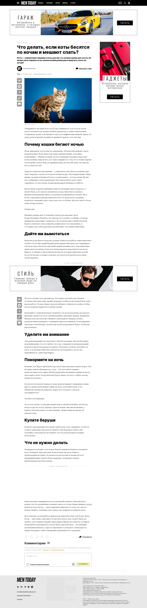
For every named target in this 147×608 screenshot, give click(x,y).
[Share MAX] (19, 86)
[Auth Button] (129, 3)
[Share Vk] (19, 80)
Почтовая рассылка (120, 3)
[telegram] (25, 587)
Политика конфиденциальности (26, 591)
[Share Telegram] (19, 92)
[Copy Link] (19, 98)
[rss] (18, 587)
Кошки (50, 74)
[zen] (29, 587)
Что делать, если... (26, 74)
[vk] (21, 587)
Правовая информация (24, 595)
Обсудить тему (85, 69)
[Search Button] (125, 3)
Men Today (28, 3)
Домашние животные (40, 74)
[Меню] (18, 3)
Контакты (19, 599)
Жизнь (19, 42)
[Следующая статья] (73, 571)
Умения (24, 42)
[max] (32, 587)
